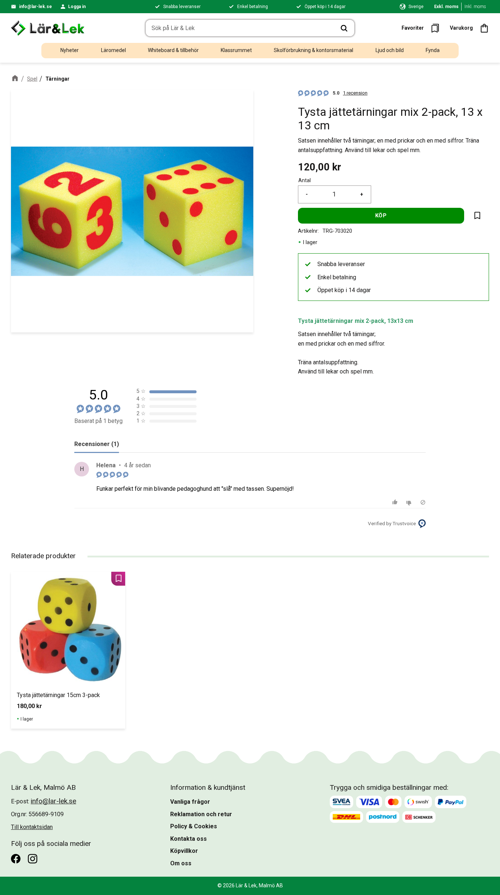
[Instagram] (32, 858)
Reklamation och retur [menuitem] (201, 814)
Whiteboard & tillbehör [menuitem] (173, 50)
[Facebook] (15, 858)
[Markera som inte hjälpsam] (409, 502)
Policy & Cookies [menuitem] (193, 826)
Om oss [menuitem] (180, 863)
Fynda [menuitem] (433, 50)
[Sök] (344, 28)
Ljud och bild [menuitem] (390, 50)
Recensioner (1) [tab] (96, 444)
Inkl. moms (475, 6)
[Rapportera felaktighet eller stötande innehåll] (423, 502)
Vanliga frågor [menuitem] (190, 801)
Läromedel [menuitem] (113, 50)
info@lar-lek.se (35, 6)
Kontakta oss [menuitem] (188, 838)
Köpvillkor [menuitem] (184, 850)
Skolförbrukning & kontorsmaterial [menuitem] (313, 50)
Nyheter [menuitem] (69, 50)
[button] (422, 28)
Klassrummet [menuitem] (236, 50)
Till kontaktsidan (32, 827)
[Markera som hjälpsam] (395, 502)
